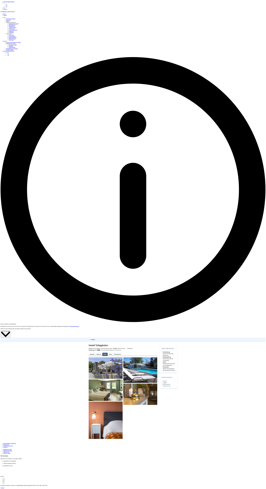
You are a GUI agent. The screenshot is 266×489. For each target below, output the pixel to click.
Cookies (2, 487)
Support (165, 381)
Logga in (165, 382)
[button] (3, 3)
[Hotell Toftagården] (106, 368)
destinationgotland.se (74, 326)
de (8, 55)
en (8, 54)
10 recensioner (117, 350)
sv (8, 52)
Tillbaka (93, 339)
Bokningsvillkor (166, 384)
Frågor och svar (166, 386)
